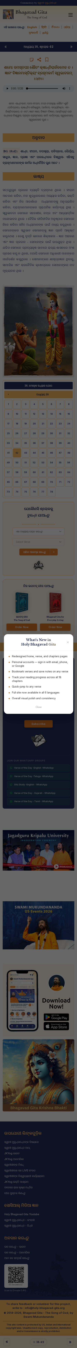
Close (39, 707)
